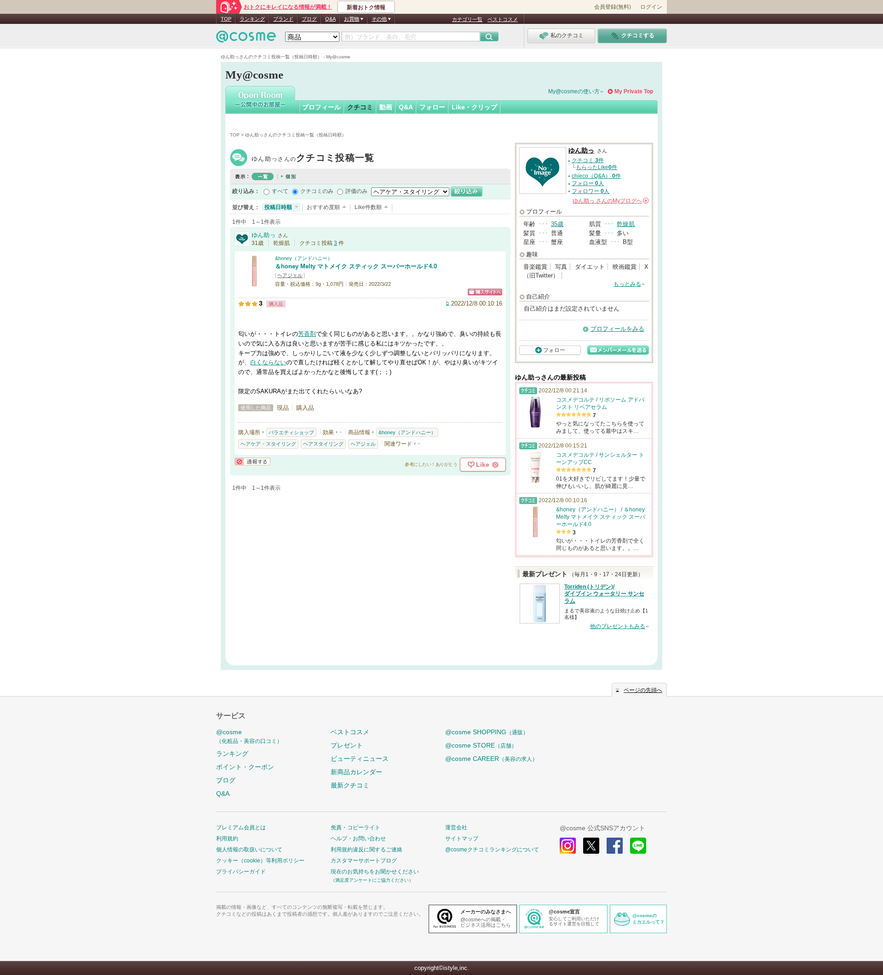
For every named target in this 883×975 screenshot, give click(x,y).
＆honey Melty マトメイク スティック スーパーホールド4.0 (356, 266)
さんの (610, 201)
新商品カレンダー (356, 772)
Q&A (330, 19)
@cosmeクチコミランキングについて (492, 849)
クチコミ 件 (588, 160)
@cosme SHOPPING (486, 732)
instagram (568, 846)
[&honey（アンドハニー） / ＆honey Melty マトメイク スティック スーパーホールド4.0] (254, 282)
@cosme (249, 736)
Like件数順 (368, 207)
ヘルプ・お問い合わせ (358, 838)
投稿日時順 (278, 207)
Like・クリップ (474, 107)
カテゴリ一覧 (467, 19)
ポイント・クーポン (245, 767)
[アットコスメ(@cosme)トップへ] (246, 38)
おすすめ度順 (323, 207)
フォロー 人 (588, 183)
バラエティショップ (291, 432)
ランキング (252, 19)
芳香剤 (307, 333)
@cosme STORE (481, 745)
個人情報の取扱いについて (249, 849)
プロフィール (321, 107)
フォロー (432, 107)
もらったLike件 (596, 167)
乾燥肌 (626, 224)
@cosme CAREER (491, 758)
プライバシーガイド (241, 871)
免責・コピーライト (355, 827)
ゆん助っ (313, 158)
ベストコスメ (502, 19)
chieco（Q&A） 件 (596, 176)
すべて (280, 191)
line (638, 846)
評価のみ (356, 191)
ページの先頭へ (643, 690)
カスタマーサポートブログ (364, 860)
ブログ (309, 19)
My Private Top (633, 91)
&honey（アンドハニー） (304, 258)
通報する (252, 461)
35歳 (557, 224)
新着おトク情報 (366, 7)
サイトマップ (461, 838)
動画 (385, 107)
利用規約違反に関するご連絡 (366, 849)
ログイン (651, 7)
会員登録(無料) (612, 7)
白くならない (268, 362)
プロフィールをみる (617, 328)
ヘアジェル (290, 275)
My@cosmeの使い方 (574, 91)
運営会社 (456, 827)
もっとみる (627, 284)
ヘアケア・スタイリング (268, 444)
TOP (226, 19)
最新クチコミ (350, 785)
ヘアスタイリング (323, 444)
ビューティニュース (360, 758)
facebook (615, 846)
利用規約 (227, 838)
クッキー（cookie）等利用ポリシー (260, 860)
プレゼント (347, 745)
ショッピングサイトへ (485, 292)
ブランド (283, 19)
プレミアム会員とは (241, 827)
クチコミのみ (316, 191)
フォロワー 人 (590, 191)
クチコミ (360, 107)
